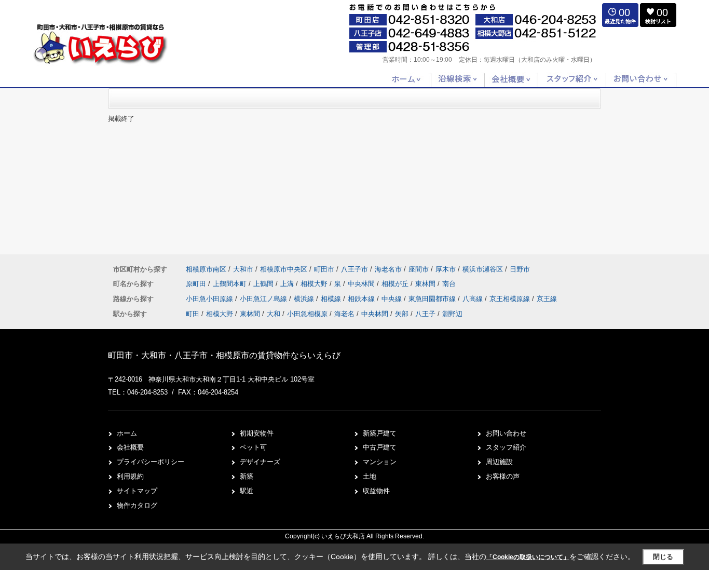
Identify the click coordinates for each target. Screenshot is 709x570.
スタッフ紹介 (506, 447)
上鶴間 (264, 284)
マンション (380, 462)
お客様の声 (503, 476)
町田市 (324, 269)
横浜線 (305, 299)
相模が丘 (396, 284)
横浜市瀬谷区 (482, 269)
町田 (192, 314)
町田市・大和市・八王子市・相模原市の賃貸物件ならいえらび (224, 355)
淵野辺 (452, 314)
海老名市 (388, 269)
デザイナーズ (260, 462)
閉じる (663, 557)
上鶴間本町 (231, 284)
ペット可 (253, 447)
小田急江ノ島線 (264, 299)
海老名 (344, 314)
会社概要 (130, 447)
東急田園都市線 (433, 299)
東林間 (426, 284)
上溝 (288, 284)
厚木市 (445, 269)
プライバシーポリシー (150, 462)
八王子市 (354, 269)
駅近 (246, 491)
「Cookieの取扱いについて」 (527, 557)
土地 (369, 476)
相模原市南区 (206, 269)
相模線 (332, 299)
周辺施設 (499, 462)
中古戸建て (380, 447)
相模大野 (315, 284)
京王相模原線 (510, 299)
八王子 (425, 314)
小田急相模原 (307, 314)
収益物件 (376, 491)
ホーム (127, 433)
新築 (246, 476)
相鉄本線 (362, 299)
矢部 (401, 314)
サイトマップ (137, 491)
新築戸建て (380, 433)
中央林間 (362, 284)
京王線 (547, 299)
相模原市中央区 (283, 269)
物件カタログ (137, 505)
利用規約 (130, 476)
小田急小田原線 (210, 299)
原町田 (197, 284)
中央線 (392, 299)
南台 (449, 284)
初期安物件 (257, 433)
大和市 (243, 269)
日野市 (520, 269)
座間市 (418, 269)
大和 (273, 314)
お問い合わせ (506, 433)
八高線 (473, 299)
